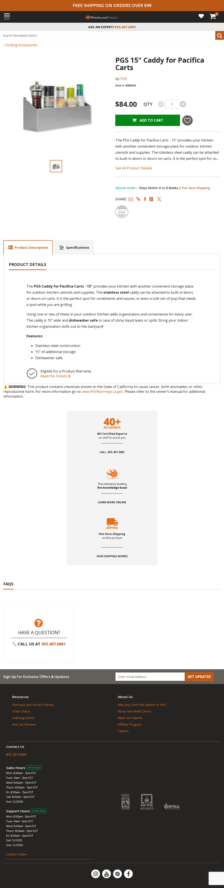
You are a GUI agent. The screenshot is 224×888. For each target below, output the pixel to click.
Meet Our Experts (130, 718)
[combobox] (112, 35)
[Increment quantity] (183, 104)
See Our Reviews (24, 724)
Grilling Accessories (21, 45)
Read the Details (54, 376)
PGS (123, 78)
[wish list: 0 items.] (201, 16)
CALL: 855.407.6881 (112, 452)
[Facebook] (128, 873)
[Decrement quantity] (161, 104)
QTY (148, 104)
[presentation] (56, 166)
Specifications (77, 247)
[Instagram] (96, 873)
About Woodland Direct (134, 711)
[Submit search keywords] (219, 35)
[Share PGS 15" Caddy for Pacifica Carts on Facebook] (145, 199)
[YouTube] (107, 873)
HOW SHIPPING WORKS (112, 556)
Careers (123, 731)
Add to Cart (151, 120)
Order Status (21, 711)
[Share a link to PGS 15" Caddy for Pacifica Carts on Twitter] (159, 199)
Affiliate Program (130, 724)
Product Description (31, 247)
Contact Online (16, 854)
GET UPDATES (199, 676)
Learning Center (23, 718)
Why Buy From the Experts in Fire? (142, 705)
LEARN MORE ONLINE (112, 502)
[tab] (28, 247)
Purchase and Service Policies (33, 705)
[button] (131, 199)
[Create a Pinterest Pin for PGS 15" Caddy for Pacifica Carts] (151, 199)
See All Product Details (133, 168)
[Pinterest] (118, 873)
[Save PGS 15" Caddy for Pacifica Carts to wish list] (187, 120)
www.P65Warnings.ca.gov (102, 391)
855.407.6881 (54, 644)
